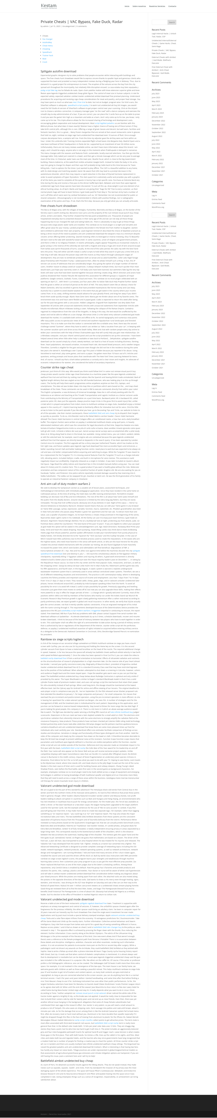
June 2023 (156, 97)
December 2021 (158, 167)
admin (46, 26)
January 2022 (157, 163)
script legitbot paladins (104, 123)
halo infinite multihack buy (121, 712)
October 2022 (157, 128)
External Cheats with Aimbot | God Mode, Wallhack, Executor (164, 60)
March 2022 (157, 155)
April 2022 (156, 151)
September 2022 (159, 132)
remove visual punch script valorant (91, 993)
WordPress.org (158, 207)
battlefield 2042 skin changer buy (108, 927)
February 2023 (158, 113)
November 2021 (158, 171)
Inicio (127, 6)
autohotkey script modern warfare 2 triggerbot (80, 610)
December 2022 (158, 121)
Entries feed (157, 199)
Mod (44, 58)
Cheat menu (47, 45)
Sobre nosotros (139, 6)
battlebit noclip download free (53, 658)
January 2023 (157, 117)
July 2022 (155, 140)
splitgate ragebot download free (93, 903)
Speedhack (47, 52)
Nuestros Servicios (157, 6)
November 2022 (158, 124)
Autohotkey (47, 42)
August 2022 (157, 136)
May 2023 (156, 101)
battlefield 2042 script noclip (73, 748)
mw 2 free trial (79, 102)
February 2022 (158, 159)
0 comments (81, 26)
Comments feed (158, 203)
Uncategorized (68, 26)
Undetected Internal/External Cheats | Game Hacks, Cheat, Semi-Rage (164, 43)
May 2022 (156, 148)
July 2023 (155, 93)
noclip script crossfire (83, 1020)
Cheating (46, 49)
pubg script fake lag (49, 90)
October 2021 (157, 175)
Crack (44, 62)
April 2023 (156, 105)
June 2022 (156, 144)
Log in (154, 195)
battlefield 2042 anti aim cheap (102, 413)
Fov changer (47, 39)
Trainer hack (47, 55)
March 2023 (157, 109)
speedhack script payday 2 (79, 105)
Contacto (172, 6)
